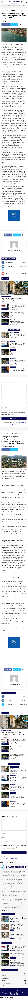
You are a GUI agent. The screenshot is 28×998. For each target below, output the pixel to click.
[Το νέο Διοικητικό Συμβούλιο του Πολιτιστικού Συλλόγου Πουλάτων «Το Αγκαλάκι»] (14, 288)
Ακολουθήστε (23, 266)
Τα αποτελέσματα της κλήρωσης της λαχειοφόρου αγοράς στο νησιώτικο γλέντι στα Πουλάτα (17, 321)
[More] (20, 24)
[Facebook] (2, 910)
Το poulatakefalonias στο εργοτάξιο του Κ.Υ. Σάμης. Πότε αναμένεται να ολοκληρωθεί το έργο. (17, 935)
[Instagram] (5, 910)
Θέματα (12, 921)
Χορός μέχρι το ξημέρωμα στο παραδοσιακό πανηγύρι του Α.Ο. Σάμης (17, 314)
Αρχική (2, 5)
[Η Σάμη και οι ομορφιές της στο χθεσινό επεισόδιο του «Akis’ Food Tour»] (5, 919)
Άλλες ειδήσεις (7, 5)
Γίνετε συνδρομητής (22, 273)
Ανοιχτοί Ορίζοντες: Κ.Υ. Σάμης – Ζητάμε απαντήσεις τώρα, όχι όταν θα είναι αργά (18, 306)
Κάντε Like (24, 262)
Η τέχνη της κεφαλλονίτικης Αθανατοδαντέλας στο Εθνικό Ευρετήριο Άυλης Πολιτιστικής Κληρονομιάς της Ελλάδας (17, 926)
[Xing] (14, 252)
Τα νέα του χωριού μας (6, 296)
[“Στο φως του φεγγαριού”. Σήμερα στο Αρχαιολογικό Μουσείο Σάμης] (5, 369)
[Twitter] (7, 910)
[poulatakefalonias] (2, 21)
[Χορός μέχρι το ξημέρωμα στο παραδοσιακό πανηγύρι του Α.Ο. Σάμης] (5, 315)
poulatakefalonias (9, 21)
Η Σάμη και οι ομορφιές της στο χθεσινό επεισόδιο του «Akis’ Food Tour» (18, 918)
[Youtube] (9, 910)
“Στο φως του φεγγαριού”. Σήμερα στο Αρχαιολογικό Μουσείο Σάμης (18, 369)
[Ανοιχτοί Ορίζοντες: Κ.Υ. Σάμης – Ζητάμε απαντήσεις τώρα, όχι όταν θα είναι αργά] (5, 307)
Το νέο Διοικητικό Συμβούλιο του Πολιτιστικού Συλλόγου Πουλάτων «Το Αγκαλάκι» (12, 299)
